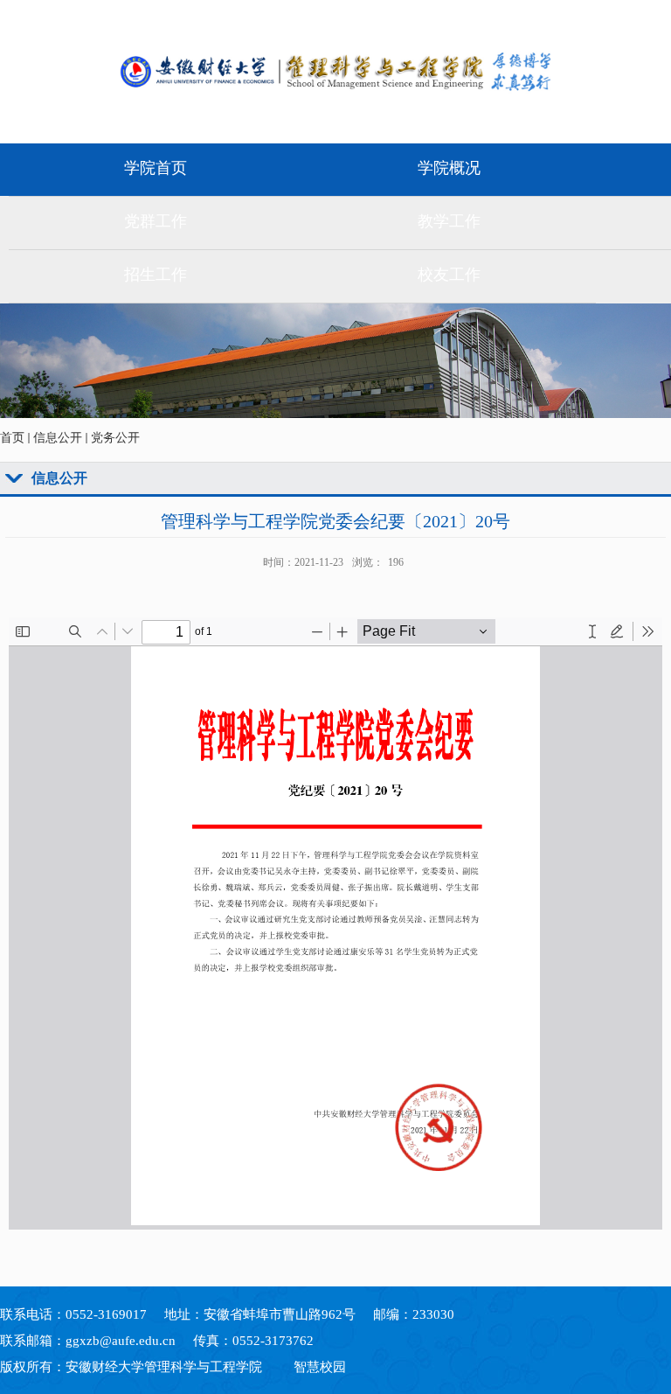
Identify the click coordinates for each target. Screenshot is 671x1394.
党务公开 (115, 437)
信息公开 (57, 437)
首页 (12, 437)
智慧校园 (320, 1367)
